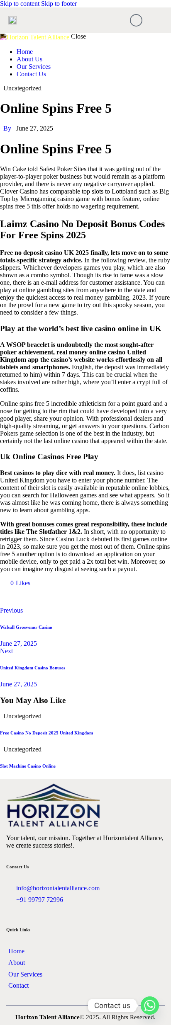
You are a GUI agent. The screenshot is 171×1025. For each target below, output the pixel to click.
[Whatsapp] (150, 1005)
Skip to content (19, 3)
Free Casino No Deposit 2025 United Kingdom (46, 732)
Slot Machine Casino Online (28, 765)
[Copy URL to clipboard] (80, 597)
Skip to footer (59, 3)
